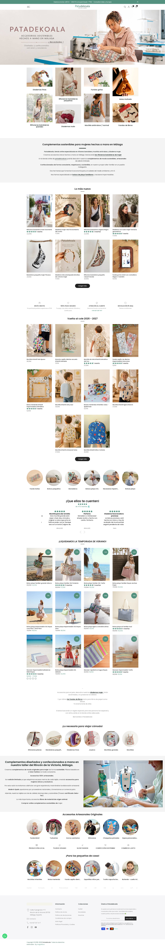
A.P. (131, 888)
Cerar (27, 2)
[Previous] (28, 888)
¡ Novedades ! (56, 42)
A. (113, 888)
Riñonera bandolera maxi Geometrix (39, 230)
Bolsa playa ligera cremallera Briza (96, 627)
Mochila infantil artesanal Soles (66, 450)
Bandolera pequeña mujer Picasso (39, 275)
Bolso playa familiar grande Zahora (39, 583)
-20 (85, 888)
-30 (104, 888)
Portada (41, 888)
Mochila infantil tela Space (36, 359)
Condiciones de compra (63, 918)
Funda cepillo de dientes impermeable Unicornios (121, 360)
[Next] (136, 888)
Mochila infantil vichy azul (64, 405)
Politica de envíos (61, 912)
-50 (76, 888)
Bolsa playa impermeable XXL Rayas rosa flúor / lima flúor (39, 627)
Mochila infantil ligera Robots (123, 405)
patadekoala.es (61, 159)
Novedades (82, 912)
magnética (40, 944)
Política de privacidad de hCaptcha (111, 924)
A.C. (122, 888)
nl (52, 888)
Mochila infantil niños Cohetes (94, 450)
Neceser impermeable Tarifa (123, 670)
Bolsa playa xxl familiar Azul (122, 627)
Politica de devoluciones (63, 915)
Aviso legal (58, 921)
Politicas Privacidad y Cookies (65, 924)
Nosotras (81, 915)
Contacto (32, 919)
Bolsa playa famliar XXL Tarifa (94, 583)
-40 (95, 888)
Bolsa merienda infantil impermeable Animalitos (35, 406)
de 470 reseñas (81, 506)
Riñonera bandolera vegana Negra (96, 230)
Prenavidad (63, 888)
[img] (82, 504)
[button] (81, 532)
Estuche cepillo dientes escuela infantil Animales (66, 360)
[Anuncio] (82, 2)
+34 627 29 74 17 (35, 923)
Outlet (29, 888)
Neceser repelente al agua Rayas (95, 670)
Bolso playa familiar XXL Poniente (66, 583)
